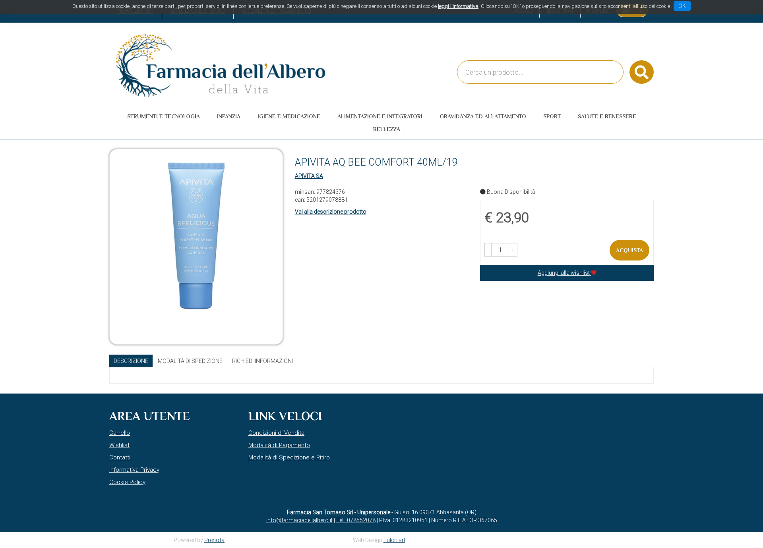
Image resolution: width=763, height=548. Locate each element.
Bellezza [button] (386, 129)
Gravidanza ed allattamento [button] (483, 116)
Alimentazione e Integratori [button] (379, 116)
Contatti (119, 457)
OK (682, 6)
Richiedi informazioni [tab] (262, 361)
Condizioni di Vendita (276, 432)
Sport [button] (552, 116)
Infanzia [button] (228, 116)
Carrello (119, 432)
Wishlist (119, 445)
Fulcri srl (394, 540)
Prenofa (214, 540)
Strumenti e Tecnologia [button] (163, 116)
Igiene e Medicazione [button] (289, 116)
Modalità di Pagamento (279, 445)
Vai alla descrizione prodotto (330, 211)
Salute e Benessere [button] (607, 116)
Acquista (629, 250)
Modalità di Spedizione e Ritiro (289, 457)
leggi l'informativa (458, 6)
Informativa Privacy (134, 469)
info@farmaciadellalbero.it (299, 520)
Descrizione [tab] (131, 361)
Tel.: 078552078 (356, 520)
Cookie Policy (127, 482)
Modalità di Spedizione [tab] (190, 361)
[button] (488, 250)
